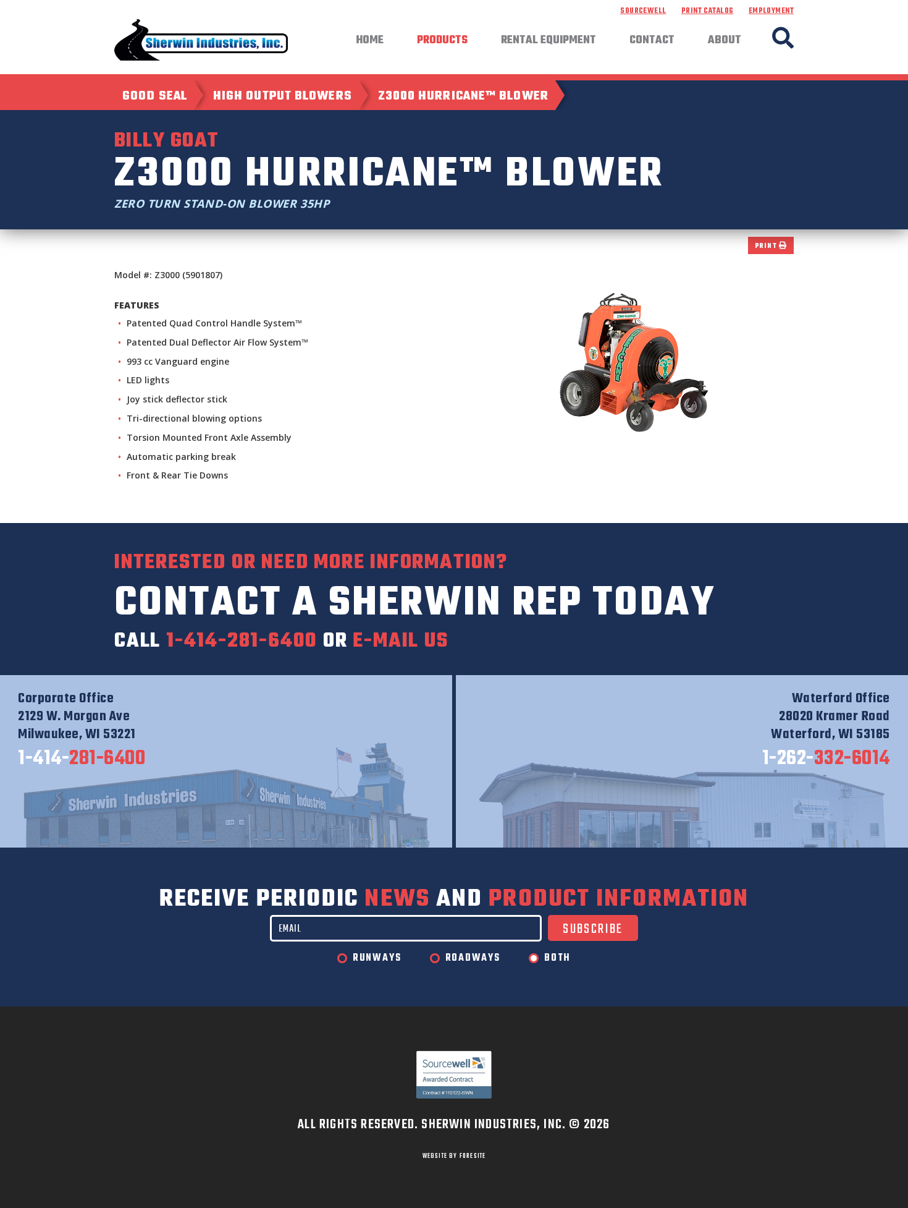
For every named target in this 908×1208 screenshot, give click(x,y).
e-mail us (400, 641)
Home (370, 41)
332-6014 (826, 759)
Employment (771, 11)
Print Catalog (707, 11)
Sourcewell (643, 11)
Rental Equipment (548, 41)
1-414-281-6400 (241, 641)
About (724, 41)
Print (767, 246)
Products (442, 41)
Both (557, 958)
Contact (652, 41)
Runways (377, 958)
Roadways (472, 958)
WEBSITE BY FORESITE (454, 1156)
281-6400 (81, 759)
